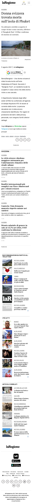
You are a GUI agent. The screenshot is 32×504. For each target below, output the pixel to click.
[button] (3, 481)
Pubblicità (12, 473)
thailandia (23, 136)
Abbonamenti (5, 471)
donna (3, 136)
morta (7, 136)
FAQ (7, 473)
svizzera (16, 136)
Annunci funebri (20, 473)
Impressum (20, 471)
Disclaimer (13, 471)
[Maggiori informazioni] (25, 72)
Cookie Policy (17, 475)
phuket (12, 136)
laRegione (20, 67)
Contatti (26, 471)
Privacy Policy (7, 475)
